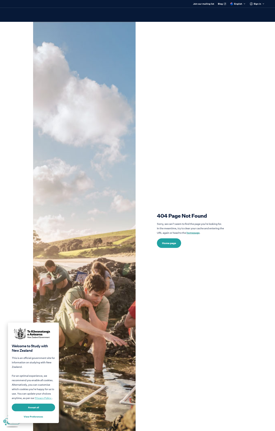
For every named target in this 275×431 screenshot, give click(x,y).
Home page (169, 243)
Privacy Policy (43, 398)
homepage (193, 232)
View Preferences (33, 416)
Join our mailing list (203, 3)
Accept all (33, 407)
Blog (220, 3)
